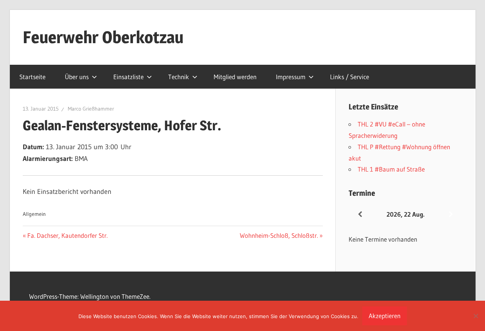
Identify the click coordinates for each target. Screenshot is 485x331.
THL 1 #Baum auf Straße (391, 169)
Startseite (32, 77)
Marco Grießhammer (91, 108)
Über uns (77, 77)
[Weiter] (451, 214)
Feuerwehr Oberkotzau (103, 37)
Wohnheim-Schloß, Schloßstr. (279, 235)
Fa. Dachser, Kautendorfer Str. (67, 235)
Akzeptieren (385, 316)
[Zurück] (360, 214)
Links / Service (349, 77)
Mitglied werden (235, 77)
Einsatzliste (128, 77)
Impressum (290, 77)
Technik (178, 77)
